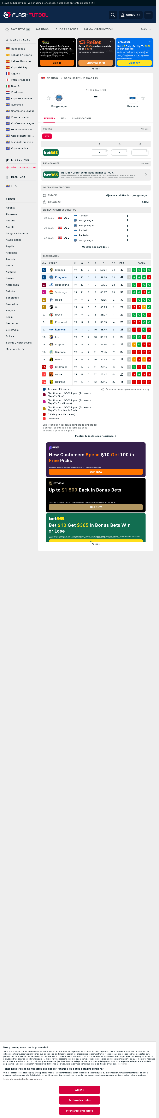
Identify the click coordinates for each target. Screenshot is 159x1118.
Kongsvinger (59, 106)
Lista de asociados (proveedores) (22, 1079)
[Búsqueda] (113, 15)
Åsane (59, 374)
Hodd (58, 299)
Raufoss (60, 382)
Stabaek (60, 270)
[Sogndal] (51, 344)
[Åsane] (51, 374)
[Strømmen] (51, 367)
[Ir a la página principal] (31, 15)
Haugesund (62, 284)
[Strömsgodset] (51, 292)
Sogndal (60, 344)
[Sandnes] (51, 352)
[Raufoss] (51, 382)
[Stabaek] (51, 270)
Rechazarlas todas (79, 1100)
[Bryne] (51, 315)
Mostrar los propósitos (79, 1110)
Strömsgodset (62, 292)
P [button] (95, 263)
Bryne (58, 314)
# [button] (43, 263)
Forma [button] (142, 263)
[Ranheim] (51, 330)
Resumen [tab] (49, 118)
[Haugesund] (51, 285)
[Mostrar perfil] (59, 98)
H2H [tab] (63, 118)
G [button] (82, 263)
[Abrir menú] (148, 15)
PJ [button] (75, 263)
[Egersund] (51, 322)
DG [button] (113, 263)
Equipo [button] (53, 263)
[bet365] (51, 152)
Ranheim (132, 106)
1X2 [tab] (47, 136)
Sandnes (60, 352)
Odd (57, 307)
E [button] (88, 263)
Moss (58, 359)
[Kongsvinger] (51, 277)
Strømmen (61, 367)
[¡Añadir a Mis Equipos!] (48, 98)
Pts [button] (121, 263)
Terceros (122, 1064)
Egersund (61, 322)
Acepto (79, 1089)
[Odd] (51, 307)
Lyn (57, 337)
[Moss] (51, 359)
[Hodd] (51, 300)
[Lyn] (51, 337)
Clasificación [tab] (81, 118)
